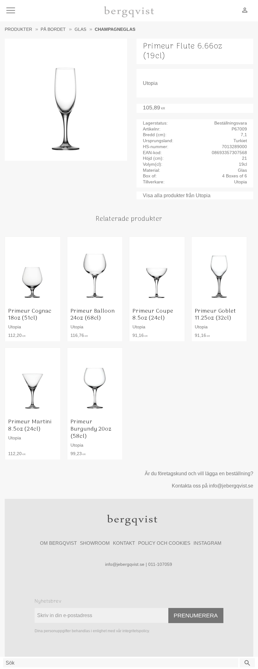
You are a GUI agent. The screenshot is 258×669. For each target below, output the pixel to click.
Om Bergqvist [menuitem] (58, 543)
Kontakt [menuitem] (124, 543)
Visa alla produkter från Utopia (176, 195)
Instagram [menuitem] (208, 543)
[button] (11, 10)
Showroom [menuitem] (95, 543)
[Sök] (247, 662)
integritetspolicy (135, 631)
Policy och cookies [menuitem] (164, 543)
